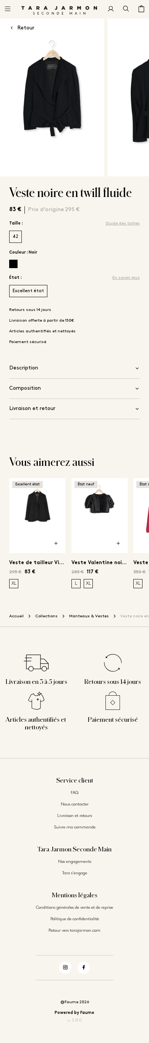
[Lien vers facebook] (84, 968)
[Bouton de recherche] (126, 9)
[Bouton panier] (141, 9)
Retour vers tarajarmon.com (74, 931)
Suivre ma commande (75, 827)
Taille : (16, 223)
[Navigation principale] (7, 9)
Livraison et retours (74, 816)
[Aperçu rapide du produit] (56, 544)
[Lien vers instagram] (65, 968)
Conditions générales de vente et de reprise (74, 908)
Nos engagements (74, 862)
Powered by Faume (74, 1013)
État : (15, 278)
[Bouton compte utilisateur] (110, 9)
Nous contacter (75, 804)
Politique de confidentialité (74, 919)
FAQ (74, 793)
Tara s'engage (74, 873)
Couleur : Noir (23, 253)
